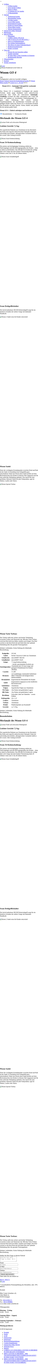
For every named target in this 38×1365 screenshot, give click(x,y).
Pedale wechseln (13, 48)
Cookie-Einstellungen (10, 1343)
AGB (5, 1336)
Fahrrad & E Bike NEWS (12, 1345)
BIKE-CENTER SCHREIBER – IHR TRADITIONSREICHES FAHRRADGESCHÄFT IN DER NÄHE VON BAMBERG (20, 1360)
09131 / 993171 (5, 1280)
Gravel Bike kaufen (14, 22)
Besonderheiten (7, 114)
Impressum (7, 1339)
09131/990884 (8, 1302)
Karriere (6, 61)
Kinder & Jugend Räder (15, 25)
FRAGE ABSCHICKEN (7, 1274)
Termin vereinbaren (10, 62)
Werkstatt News (9, 1346)
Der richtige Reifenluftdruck (16, 43)
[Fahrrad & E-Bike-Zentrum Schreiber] (19, 1281)
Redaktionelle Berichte (15, 57)
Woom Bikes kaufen (14, 27)
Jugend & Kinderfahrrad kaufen (19, 81)
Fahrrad (6, 15)
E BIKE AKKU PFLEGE (16, 38)
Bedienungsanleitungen (15, 47)
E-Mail (2, 1266)
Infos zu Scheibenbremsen (16, 41)
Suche (6, 1334)
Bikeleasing (7, 32)
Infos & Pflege (8, 34)
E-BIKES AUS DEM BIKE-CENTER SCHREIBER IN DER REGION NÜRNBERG (20, 1351)
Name (2, 1263)
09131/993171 (7, 1300)
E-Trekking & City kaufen (16, 11)
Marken (6, 1348)
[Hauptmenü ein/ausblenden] (1, 1)
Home (2, 81)
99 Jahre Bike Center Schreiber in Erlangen (21, 55)
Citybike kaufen (13, 20)
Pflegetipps (11, 36)
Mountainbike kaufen (14, 18)
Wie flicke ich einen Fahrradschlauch (19, 45)
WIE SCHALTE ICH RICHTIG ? (18, 39)
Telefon (2, 1270)
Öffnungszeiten (8, 59)
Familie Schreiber (13, 54)
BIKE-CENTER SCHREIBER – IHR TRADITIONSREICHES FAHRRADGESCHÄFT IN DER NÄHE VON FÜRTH (20, 1355)
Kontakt (6, 1332)
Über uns (7, 50)
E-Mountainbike (13, 13)
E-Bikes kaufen (12, 6)
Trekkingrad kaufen (14, 16)
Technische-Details (21, 114)
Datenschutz (7, 1338)
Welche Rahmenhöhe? (15, 29)
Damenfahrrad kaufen (14, 23)
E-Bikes (6, 4)
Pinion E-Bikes (12, 9)
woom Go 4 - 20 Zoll (16, 83)
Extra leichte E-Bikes (14, 8)
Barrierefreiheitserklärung (12, 1341)
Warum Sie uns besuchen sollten (18, 52)
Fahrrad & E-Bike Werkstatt (12, 31)
